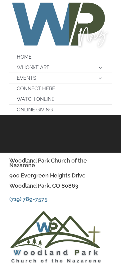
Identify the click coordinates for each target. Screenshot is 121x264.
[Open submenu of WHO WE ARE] (100, 67)
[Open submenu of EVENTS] (100, 78)
